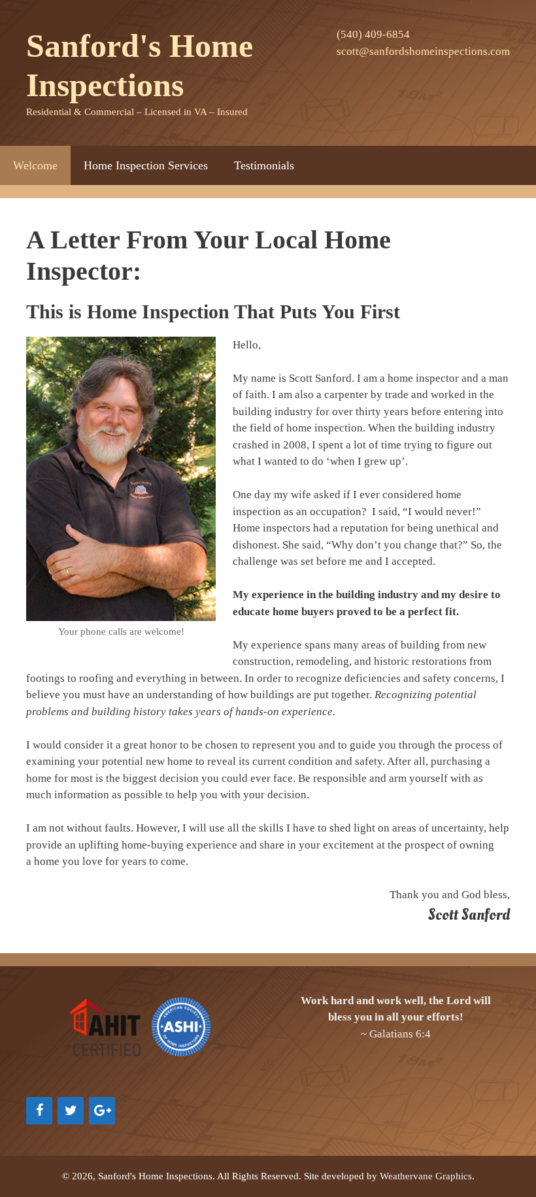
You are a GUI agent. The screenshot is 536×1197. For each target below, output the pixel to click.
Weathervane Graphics (426, 1176)
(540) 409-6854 (373, 34)
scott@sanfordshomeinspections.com (423, 51)
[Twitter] (71, 1110)
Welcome (35, 165)
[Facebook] (39, 1110)
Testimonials (264, 165)
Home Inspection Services (146, 165)
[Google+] (102, 1110)
